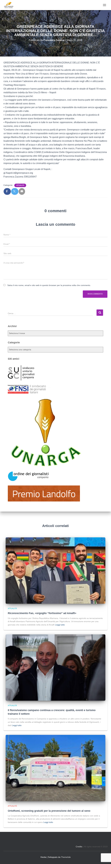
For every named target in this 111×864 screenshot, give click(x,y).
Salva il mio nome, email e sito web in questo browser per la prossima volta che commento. (49, 285)
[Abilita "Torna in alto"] (105, 858)
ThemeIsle (66, 857)
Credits (79, 846)
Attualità (20, 185)
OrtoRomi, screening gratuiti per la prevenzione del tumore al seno (49, 810)
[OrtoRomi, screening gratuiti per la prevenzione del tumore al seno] (55, 768)
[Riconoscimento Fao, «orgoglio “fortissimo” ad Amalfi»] (55, 570)
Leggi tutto (60, 625)
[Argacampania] (9, 5)
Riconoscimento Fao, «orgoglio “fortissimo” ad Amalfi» (42, 613)
